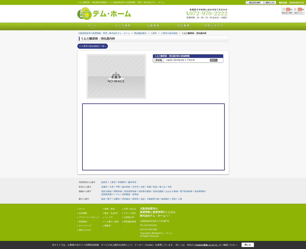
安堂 (174, 199)
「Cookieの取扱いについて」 (206, 245)
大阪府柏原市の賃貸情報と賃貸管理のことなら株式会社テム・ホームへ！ (158, 212)
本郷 (149, 187)
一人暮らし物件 (111, 221)
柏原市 (104, 182)
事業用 (107, 225)
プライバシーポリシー (89, 217)
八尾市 (112, 182)
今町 (170, 187)
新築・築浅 (109, 209)
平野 (118, 187)
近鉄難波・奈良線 (130, 194)
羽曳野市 (122, 182)
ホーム (82, 209)
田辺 (155, 187)
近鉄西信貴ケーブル (110, 194)
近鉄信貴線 (158, 191)
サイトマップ (85, 225)
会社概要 (83, 213)
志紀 (143, 199)
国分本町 (126, 187)
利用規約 (83, 221)
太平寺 (135, 187)
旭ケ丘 (162, 187)
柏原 (103, 199)
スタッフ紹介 (130, 213)
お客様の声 (129, 217)
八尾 (180, 199)
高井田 (135, 199)
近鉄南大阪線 (144, 191)
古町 (143, 187)
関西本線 (118, 191)
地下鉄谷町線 (186, 191)
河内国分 (126, 199)
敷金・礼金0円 (111, 213)
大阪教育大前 (153, 199)
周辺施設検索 (130, 221)
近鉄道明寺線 (130, 191)
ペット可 (108, 217)
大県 (111, 187)
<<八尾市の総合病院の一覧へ (92, 46)
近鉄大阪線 (106, 191)
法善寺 (104, 187)
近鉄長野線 (199, 191)
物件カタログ (85, 230)
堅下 (109, 199)
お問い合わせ (130, 209)
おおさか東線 (171, 191)
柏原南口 (165, 199)
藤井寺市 (132, 182)
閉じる (248, 245)
